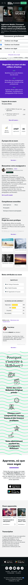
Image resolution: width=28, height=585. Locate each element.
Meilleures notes (5, 320)
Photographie (6, 207)
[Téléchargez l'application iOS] (8, 561)
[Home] (10, 3)
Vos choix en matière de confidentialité (13, 577)
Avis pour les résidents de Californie (14, 579)
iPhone (16, 204)
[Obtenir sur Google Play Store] (14, 492)
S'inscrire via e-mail (14, 55)
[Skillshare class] (9, 512)
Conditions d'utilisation (18, 57)
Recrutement (14, 571)
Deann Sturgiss (5, 247)
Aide (20, 571)
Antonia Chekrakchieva (20, 249)
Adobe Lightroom (7, 204)
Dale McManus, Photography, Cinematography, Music (14, 31)
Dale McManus (11, 168)
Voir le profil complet (7, 195)
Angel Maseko (5, 263)
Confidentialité (10, 573)
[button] (2, 3)
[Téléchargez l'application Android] (20, 561)
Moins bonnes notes (14, 320)
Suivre (15, 168)
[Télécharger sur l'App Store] (14, 486)
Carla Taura (18, 265)
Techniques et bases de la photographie (12, 210)
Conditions (18, 573)
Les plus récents (6, 321)
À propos (8, 571)
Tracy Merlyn (10, 327)
